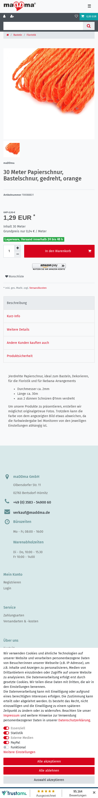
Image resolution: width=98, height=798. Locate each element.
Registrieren (12, 582)
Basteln (17, 34)
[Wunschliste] (76, 16)
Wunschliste (16, 276)
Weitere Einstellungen (19, 752)
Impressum (11, 715)
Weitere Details (18, 330)
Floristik (31, 34)
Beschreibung (17, 303)
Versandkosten (38, 287)
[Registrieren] (12, 16)
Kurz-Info (13, 316)
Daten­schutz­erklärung (74, 720)
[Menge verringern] (17, 254)
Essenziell (18, 728)
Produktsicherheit (20, 356)
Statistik (17, 733)
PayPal (15, 743)
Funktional (18, 747)
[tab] (49, 303)
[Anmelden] (5, 16)
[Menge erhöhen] (17, 248)
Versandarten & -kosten (20, 621)
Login (7, 588)
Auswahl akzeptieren (49, 780)
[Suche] (89, 26)
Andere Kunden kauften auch (28, 343)
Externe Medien (22, 738)
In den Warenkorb (58, 251)
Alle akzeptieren (49, 761)
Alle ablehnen (49, 771)
